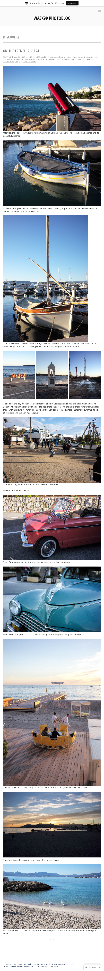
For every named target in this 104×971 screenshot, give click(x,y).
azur (51, 57)
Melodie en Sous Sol (15, 412)
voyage (17, 62)
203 (23, 57)
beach (56, 57)
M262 (38, 59)
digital (95, 57)
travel (12, 62)
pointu (58, 59)
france (18, 59)
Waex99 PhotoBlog (52, 18)
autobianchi (45, 57)
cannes (66, 57)
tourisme (6, 62)
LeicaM (32, 59)
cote (82, 57)
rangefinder (66, 59)
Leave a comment (29, 62)
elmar (13, 59)
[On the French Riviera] (52, 941)
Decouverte (88, 57)
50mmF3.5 (36, 57)
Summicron (80, 59)
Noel (42, 59)
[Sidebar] (99, 11)
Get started (72, 3)
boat (61, 57)
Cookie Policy (53, 966)
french (23, 59)
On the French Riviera (21, 50)
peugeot (52, 59)
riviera (73, 59)
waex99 (17, 57)
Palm (47, 59)
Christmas (76, 57)
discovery (6, 59)
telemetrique (89, 59)
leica (28, 59)
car (70, 57)
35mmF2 (29, 57)
